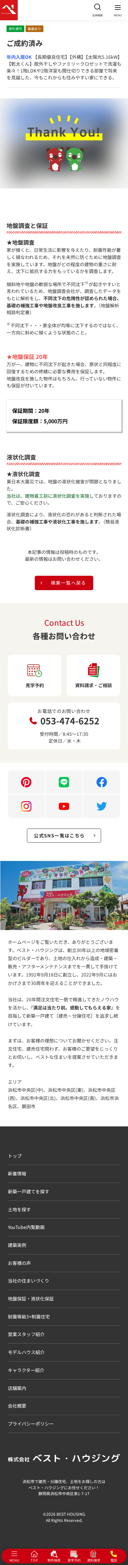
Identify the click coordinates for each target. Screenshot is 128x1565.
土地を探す (19, 1209)
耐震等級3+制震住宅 (29, 1316)
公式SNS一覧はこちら (59, 835)
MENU (118, 15)
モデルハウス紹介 (26, 1352)
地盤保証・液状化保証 (31, 1298)
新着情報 (17, 1173)
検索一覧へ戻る (68, 582)
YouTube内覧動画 (26, 1227)
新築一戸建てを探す (28, 1191)
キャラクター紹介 (26, 1370)
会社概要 (17, 1405)
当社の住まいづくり (28, 1280)
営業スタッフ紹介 (26, 1334)
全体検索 (97, 15)
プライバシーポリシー (31, 1423)
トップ (15, 1156)
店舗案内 (17, 1388)
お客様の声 (19, 1263)
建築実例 (17, 1245)
